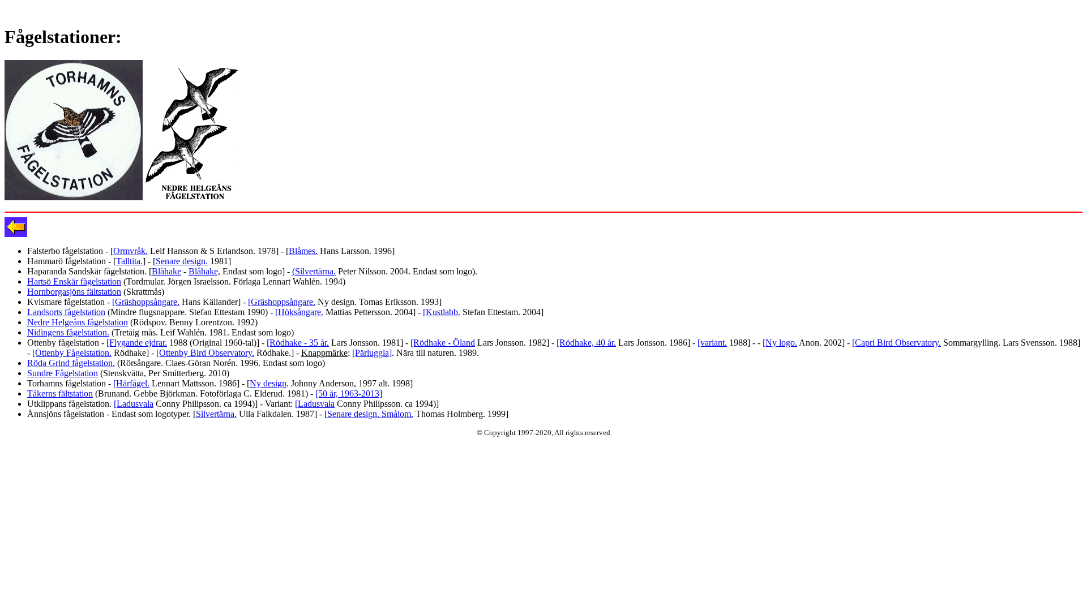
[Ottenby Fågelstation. (72, 353)
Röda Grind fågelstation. (71, 363)
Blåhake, (204, 271)
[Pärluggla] (372, 353)
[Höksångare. (299, 312)
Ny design (268, 383)
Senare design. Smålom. (370, 414)
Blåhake (166, 271)
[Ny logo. (780, 342)
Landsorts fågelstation (66, 312)
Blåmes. (303, 251)
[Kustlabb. (441, 312)
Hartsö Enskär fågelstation (74, 281)
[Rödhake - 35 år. (298, 342)
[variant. (712, 342)
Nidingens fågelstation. (68, 332)
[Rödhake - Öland (442, 342)
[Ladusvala (133, 403)
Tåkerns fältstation (60, 393)
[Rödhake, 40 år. (586, 342)
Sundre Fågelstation (62, 373)
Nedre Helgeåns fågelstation (77, 322)
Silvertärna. (216, 414)
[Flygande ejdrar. (136, 342)
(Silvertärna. (314, 271)
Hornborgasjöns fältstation (74, 291)
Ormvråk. (130, 251)
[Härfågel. (131, 383)
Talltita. (129, 261)
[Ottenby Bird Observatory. (205, 353)
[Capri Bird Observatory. (896, 342)
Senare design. (182, 261)
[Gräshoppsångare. (145, 302)
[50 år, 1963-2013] (348, 393)
